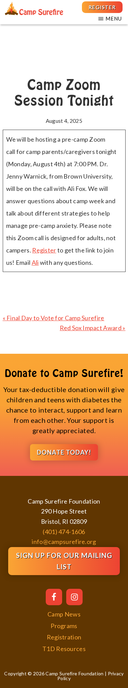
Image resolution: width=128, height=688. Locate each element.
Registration (64, 637)
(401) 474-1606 (64, 531)
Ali (35, 262)
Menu (113, 18)
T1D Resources (64, 648)
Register (44, 250)
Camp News (64, 614)
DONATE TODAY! (64, 452)
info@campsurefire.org (64, 541)
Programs (64, 625)
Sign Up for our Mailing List (64, 561)
